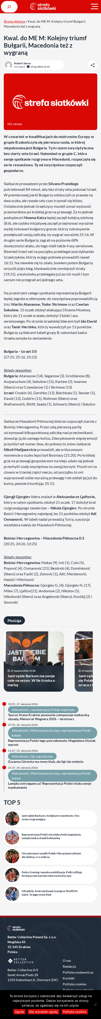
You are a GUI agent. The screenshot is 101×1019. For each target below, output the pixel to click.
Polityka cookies (74, 984)
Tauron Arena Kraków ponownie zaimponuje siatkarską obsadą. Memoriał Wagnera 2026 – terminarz (48, 717)
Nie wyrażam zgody (43, 1012)
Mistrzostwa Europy (45, 730)
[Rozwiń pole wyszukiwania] (9, 6)
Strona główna (14, 21)
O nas (67, 960)
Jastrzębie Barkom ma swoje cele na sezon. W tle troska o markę (31, 680)
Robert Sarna (22, 63)
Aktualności (20, 710)
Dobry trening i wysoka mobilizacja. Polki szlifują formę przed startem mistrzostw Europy (52, 874)
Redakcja (69, 966)
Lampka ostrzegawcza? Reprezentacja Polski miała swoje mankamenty (49, 785)
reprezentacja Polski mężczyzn (53, 710)
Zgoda (19, 1012)
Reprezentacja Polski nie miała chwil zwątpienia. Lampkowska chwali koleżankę (51, 836)
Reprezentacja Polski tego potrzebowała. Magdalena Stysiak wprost (52, 743)
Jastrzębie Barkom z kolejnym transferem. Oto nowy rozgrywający (50, 817)
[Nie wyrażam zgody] (95, 1004)
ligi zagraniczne (42, 756)
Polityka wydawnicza (78, 972)
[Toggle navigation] (94, 6)
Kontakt (68, 978)
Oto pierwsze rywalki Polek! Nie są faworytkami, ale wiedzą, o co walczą (52, 855)
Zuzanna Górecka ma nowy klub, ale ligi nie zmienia (45, 761)
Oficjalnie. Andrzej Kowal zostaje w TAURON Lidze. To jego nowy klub (50, 892)
